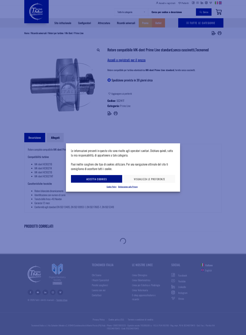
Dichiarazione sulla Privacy (128, 186)
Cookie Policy (111, 186)
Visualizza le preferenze (149, 179)
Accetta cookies (96, 179)
